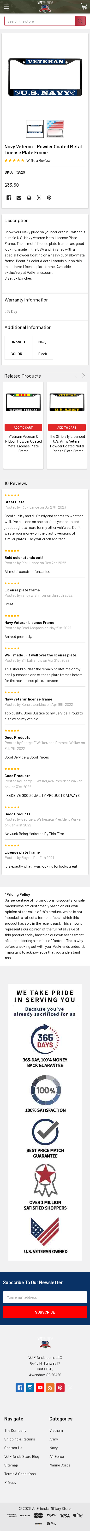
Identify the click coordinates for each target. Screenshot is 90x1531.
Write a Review (38, 160)
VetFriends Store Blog (21, 1456)
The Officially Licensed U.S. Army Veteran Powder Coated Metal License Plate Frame (67, 443)
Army (53, 1439)
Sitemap (11, 1465)
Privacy (10, 1482)
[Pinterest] (49, 197)
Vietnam (56, 1430)
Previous (77, 376)
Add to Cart (23, 427)
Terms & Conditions (20, 1473)
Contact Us (13, 1447)
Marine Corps (59, 1465)
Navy (53, 1447)
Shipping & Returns (19, 1439)
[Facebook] (9, 197)
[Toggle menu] (6, 6)
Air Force (56, 1456)
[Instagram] (30, 1387)
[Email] (19, 197)
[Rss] (50, 1387)
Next (83, 376)
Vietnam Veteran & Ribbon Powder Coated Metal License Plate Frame (23, 443)
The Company (15, 1430)
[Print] (29, 197)
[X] (39, 197)
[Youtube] (40, 1387)
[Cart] (84, 6)
